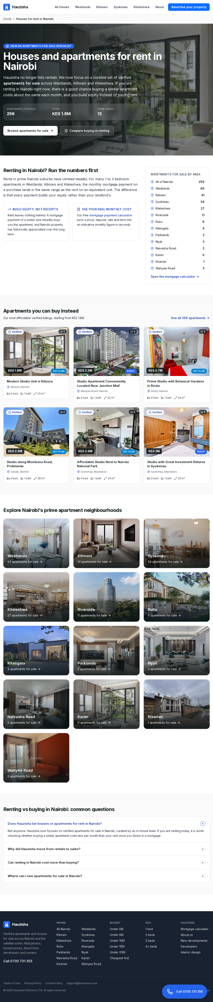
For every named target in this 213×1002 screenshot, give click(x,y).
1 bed (149, 929)
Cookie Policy (54, 983)
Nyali (85, 952)
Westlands (82, 7)
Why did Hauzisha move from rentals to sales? (106, 849)
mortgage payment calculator (110, 215)
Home (7, 19)
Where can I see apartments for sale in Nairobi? (106, 876)
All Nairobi (63, 929)
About (159, 7)
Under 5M (116, 929)
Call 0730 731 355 (17, 961)
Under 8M (117, 935)
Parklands (63, 952)
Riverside (88, 940)
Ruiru (60, 946)
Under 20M (117, 952)
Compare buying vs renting (89, 130)
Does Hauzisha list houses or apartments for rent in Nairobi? (106, 823)
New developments (194, 940)
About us (187, 935)
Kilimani (102, 7)
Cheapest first (119, 958)
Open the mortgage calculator (173, 276)
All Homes (62, 7)
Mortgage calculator (194, 929)
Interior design (191, 952)
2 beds (150, 935)
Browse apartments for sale (27, 130)
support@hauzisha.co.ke (82, 983)
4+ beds (151, 946)
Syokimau (121, 7)
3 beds (150, 940)
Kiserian (62, 964)
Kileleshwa (142, 7)
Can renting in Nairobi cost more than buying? (106, 862)
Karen (86, 958)
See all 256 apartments (188, 318)
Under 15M (117, 946)
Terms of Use (11, 983)
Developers (189, 946)
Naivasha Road (67, 958)
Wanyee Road (91, 964)
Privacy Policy (32, 983)
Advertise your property (188, 7)
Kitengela (88, 946)
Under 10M (117, 940)
